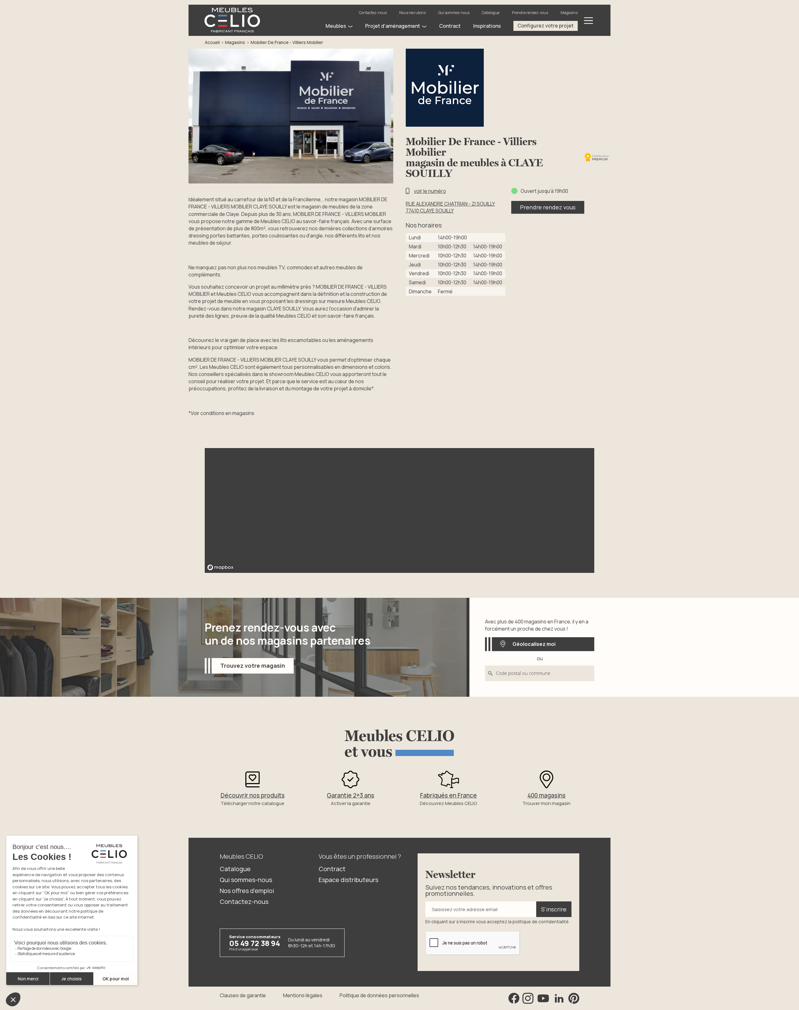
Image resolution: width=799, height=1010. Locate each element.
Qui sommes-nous (453, 12)
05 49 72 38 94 (254, 943)
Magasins (569, 12)
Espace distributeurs (348, 880)
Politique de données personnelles (379, 995)
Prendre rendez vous (548, 207)
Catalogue (490, 12)
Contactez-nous (373, 12)
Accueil (212, 42)
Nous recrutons (412, 12)
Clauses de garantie (243, 995)
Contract (332, 869)
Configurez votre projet (545, 25)
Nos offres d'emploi (247, 890)
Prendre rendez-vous (530, 12)
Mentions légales (302, 995)
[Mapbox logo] (220, 567)
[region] (399, 510)
